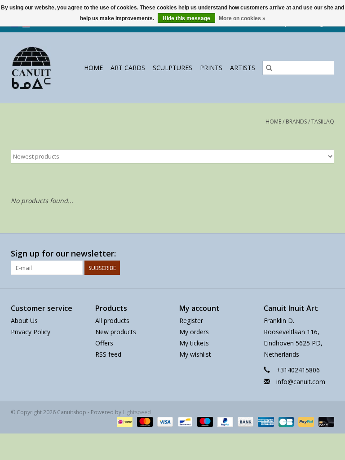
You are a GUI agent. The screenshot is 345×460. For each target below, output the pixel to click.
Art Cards (128, 67)
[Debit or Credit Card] (324, 421)
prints (211, 67)
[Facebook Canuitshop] (311, 254)
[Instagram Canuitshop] (327, 254)
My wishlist (195, 354)
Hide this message (186, 18)
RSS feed (108, 354)
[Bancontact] (184, 421)
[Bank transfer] (244, 421)
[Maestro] (204, 421)
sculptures (172, 67)
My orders (194, 331)
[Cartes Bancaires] (285, 421)
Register (191, 320)
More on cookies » (242, 18)
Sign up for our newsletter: (63, 253)
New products (115, 331)
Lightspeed (137, 412)
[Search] (269, 68)
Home (93, 67)
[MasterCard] (144, 421)
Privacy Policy (30, 331)
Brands (296, 121)
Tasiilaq (322, 121)
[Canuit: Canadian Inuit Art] (33, 67)
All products (112, 320)
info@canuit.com (300, 381)
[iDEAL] (123, 421)
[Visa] (164, 421)
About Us (24, 320)
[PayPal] (224, 421)
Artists (242, 67)
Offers (104, 343)
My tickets (194, 343)
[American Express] (265, 421)
